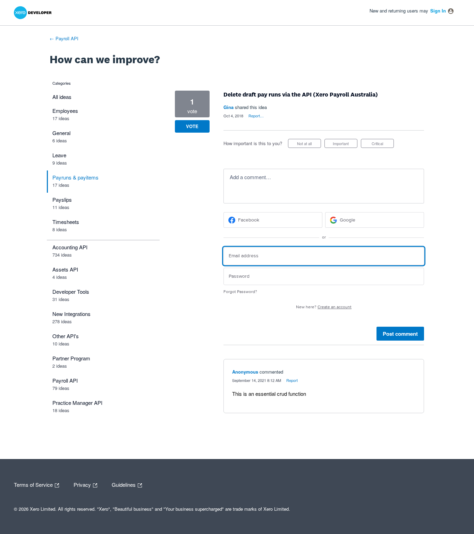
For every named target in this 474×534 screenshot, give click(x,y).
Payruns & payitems (75, 177)
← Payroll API (64, 38)
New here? (324, 307)
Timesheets (65, 221)
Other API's (65, 336)
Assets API (65, 269)
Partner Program (71, 358)
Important (345, 144)
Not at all (309, 144)
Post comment (400, 333)
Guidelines (124, 484)
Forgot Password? (240, 291)
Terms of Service (34, 484)
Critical (383, 144)
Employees (65, 110)
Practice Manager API (77, 402)
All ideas (61, 96)
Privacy (83, 484)
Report (292, 380)
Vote (192, 126)
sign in (438, 10)
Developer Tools (70, 291)
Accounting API (69, 247)
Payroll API (65, 380)
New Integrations (71, 313)
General (61, 132)
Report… (256, 115)
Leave (59, 155)
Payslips (62, 199)
